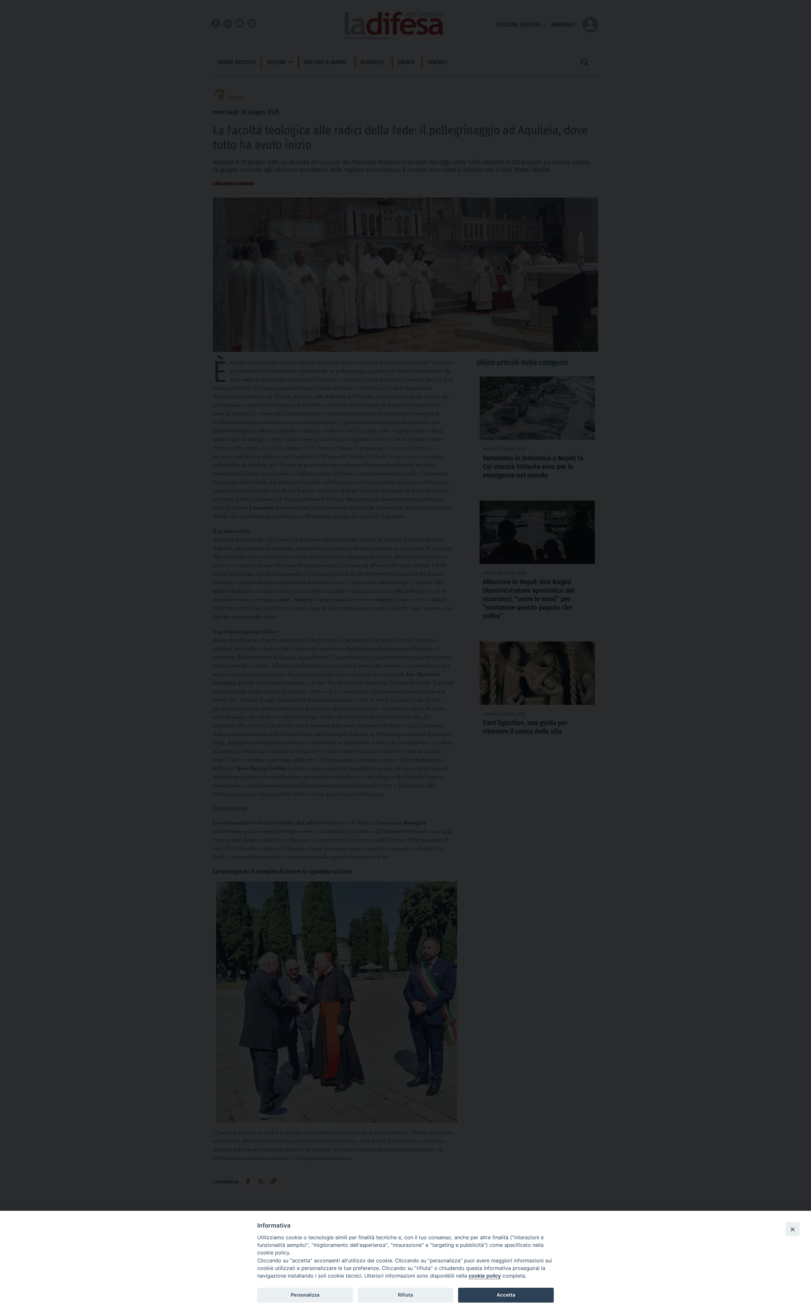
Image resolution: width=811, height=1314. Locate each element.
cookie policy (485, 1276)
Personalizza (305, 1295)
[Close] (793, 1229)
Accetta (506, 1295)
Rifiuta (405, 1295)
